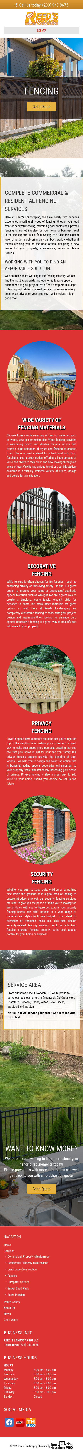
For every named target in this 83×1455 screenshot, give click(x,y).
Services (9, 1251)
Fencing (12, 1276)
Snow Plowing (16, 1295)
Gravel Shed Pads (18, 1288)
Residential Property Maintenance (28, 1263)
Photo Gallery (12, 1302)
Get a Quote (11, 1320)
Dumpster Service (19, 1282)
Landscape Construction (22, 1269)
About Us (9, 1308)
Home (7, 1245)
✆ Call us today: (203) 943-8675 (41, 5)
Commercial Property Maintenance (29, 1256)
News (7, 1314)
